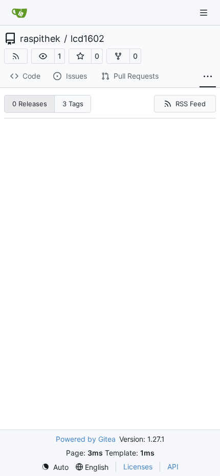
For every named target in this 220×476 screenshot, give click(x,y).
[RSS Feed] (16, 56)
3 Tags (72, 104)
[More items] (208, 76)
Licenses (137, 466)
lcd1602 (87, 39)
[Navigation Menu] (204, 12)
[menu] (55, 467)
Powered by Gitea (86, 439)
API (173, 466)
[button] (43, 56)
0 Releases (29, 104)
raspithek (40, 39)
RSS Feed (190, 104)
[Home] (19, 13)
